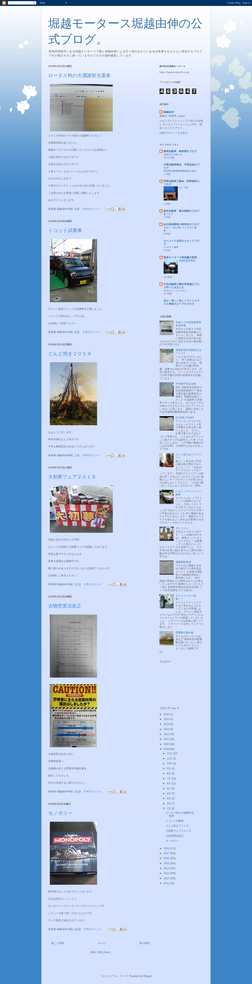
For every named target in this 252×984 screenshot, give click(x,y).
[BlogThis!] (112, 209)
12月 (170, 753)
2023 (167, 729)
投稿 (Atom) (104, 952)
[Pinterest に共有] (124, 209)
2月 (169, 803)
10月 (170, 763)
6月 (169, 783)
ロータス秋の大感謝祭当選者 (79, 75)
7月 (169, 778)
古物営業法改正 (64, 605)
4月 (169, 793)
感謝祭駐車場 (183, 562)
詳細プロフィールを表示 (173, 132)
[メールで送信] (109, 209)
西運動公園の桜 (185, 632)
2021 (167, 739)
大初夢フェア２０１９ (72, 476)
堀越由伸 (168, 111)
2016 (167, 858)
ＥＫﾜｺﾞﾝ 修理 (171, 247)
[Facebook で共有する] (120, 209)
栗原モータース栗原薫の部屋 (180, 257)
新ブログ (168, 214)
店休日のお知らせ (173, 154)
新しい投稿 (57, 943)
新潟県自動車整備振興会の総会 (180, 171)
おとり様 (183, 187)
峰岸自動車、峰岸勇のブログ (180, 151)
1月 (169, 808)
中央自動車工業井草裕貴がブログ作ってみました (181, 286)
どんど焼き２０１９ (70, 353)
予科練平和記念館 (186, 383)
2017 (167, 853)
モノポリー (60, 813)
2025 (167, 719)
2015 (167, 863)
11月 (170, 758)
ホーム (102, 943)
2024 (167, 724)
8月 (169, 773)
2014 (167, 868)
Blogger (147, 976)
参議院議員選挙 (187, 260)
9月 (169, 768)
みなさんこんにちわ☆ (175, 290)
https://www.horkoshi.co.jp (174, 72)
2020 (167, 744)
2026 (167, 714)
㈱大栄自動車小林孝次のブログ (181, 224)
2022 (167, 734)
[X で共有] (116, 209)
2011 (167, 883)
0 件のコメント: (92, 208)
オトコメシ (182, 528)
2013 (167, 873)
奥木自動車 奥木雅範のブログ (181, 210)
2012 (167, 878)
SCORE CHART (185, 417)
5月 (169, 788)
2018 (167, 848)
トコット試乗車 (65, 230)
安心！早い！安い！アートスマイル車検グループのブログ (181, 302)
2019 (167, 749)
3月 (169, 798)
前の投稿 (144, 943)
